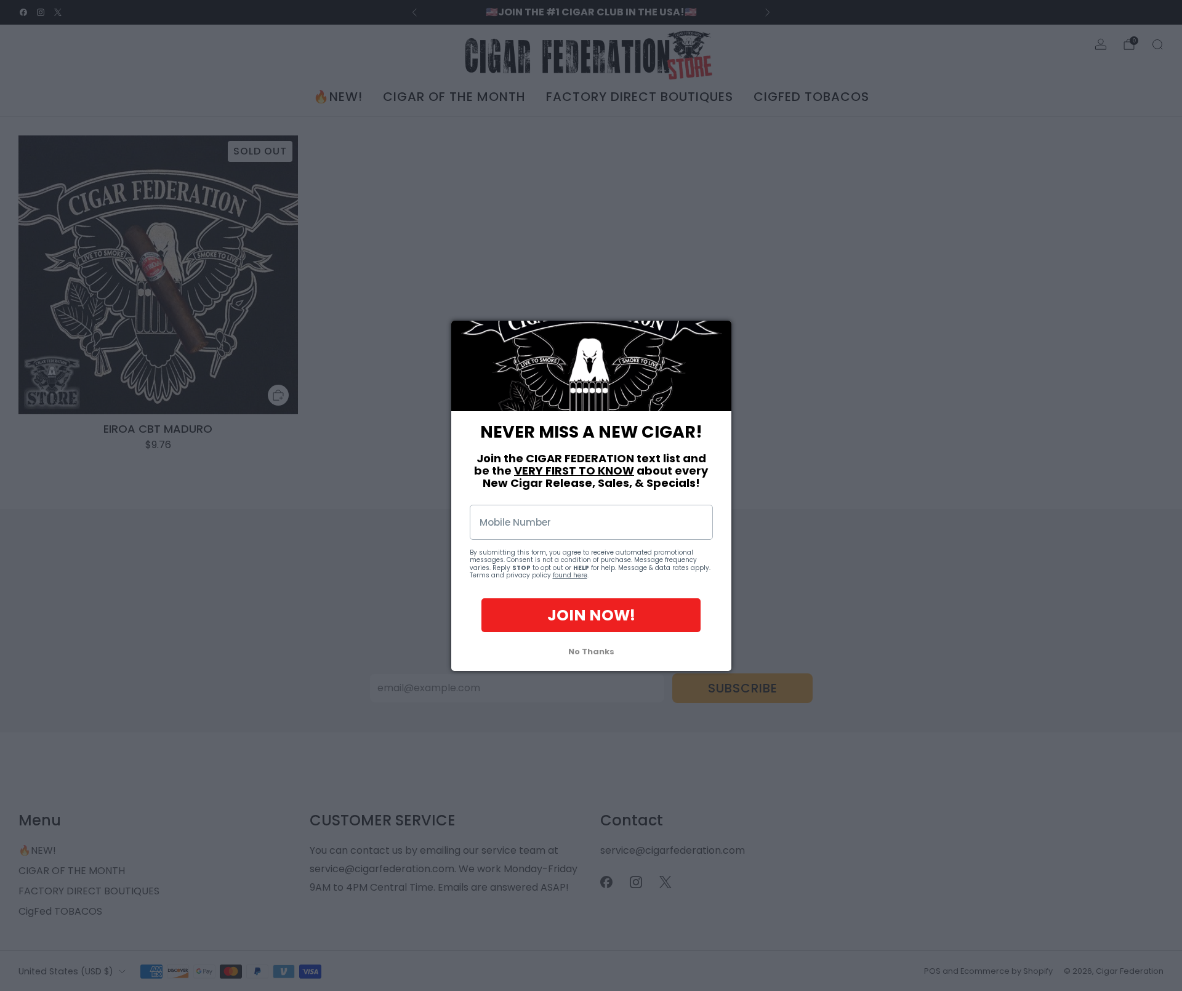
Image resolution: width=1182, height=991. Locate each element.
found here (570, 575)
